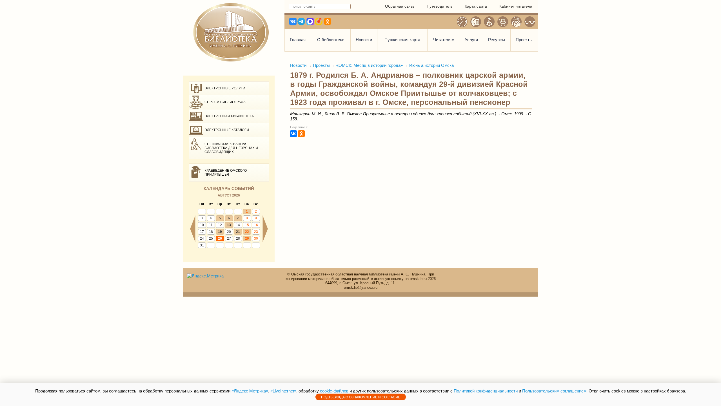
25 (211, 238)
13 (229, 225)
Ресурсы (496, 39)
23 (256, 232)
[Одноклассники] (301, 133)
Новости (364, 39)
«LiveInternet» (283, 391)
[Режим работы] (462, 21)
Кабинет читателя (515, 6)
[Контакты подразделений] (475, 21)
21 (238, 232)
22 (247, 232)
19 (220, 232)
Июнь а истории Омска (431, 65)
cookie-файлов (334, 391)
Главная (298, 39)
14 (238, 225)
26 (220, 238)
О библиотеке (330, 39)
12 (220, 225)
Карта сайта (476, 6)
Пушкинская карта (402, 39)
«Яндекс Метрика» (250, 391)
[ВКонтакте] (293, 133)
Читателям (443, 39)
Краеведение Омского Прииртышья (225, 172)
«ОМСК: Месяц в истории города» (369, 65)
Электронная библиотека (229, 116)
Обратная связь (399, 6)
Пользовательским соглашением (554, 391)
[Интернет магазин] (502, 21)
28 (238, 238)
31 (202, 245)
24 (202, 238)
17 (202, 232)
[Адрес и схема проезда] (516, 21)
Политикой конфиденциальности (486, 391)
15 (247, 225)
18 (211, 232)
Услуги (471, 39)
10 (202, 225)
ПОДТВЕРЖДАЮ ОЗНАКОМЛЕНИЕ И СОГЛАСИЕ (360, 397)
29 (247, 238)
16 (256, 225)
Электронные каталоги (226, 130)
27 (229, 238)
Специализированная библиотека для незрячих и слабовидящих (231, 148)
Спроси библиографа (225, 102)
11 (211, 225)
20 (229, 232)
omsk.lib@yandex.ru (360, 287)
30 (256, 238)
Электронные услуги (224, 88)
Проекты (524, 39)
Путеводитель (439, 6)
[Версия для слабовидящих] (529, 21)
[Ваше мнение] (489, 21)
